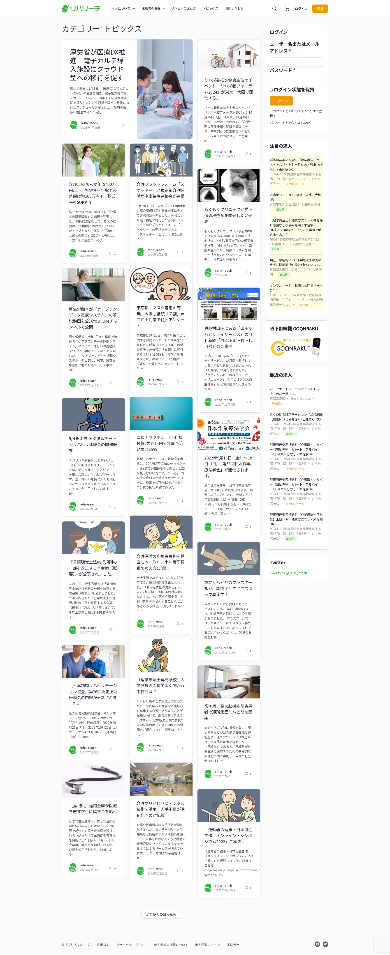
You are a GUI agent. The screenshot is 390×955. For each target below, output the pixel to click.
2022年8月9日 (224, 529)
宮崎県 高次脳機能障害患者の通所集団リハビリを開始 (228, 712)
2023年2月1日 (89, 385)
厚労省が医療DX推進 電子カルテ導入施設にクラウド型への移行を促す (97, 64)
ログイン (301, 8)
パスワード (283, 70)
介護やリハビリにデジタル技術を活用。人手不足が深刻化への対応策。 (161, 809)
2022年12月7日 (225, 404)
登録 (320, 8)
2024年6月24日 (157, 254)
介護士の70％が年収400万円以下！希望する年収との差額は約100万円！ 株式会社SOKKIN (93, 193)
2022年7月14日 (157, 750)
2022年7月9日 (89, 752)
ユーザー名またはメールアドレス (294, 47)
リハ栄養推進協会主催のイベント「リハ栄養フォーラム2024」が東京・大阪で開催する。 (228, 89)
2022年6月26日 (157, 873)
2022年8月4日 (156, 626)
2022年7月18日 (225, 652)
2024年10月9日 (225, 156)
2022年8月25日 (157, 502)
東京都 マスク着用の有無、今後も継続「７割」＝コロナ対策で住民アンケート (161, 316)
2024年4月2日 (224, 275)
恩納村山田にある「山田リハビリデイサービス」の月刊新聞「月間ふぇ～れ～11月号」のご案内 (228, 337)
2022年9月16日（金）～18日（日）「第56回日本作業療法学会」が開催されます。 (228, 466)
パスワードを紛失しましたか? (290, 122)
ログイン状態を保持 (294, 89)
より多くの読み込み (161, 914)
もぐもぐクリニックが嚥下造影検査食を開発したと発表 (228, 215)
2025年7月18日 (91, 127)
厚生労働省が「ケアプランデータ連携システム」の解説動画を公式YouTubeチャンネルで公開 (93, 318)
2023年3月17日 (157, 384)
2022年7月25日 (90, 632)
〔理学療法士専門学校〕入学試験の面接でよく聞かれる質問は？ (161, 685)
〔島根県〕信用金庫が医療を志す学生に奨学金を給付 (93, 808)
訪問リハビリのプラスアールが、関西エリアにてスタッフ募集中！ (228, 588)
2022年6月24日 (225, 890)
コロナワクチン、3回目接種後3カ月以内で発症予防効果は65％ (160, 443)
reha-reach (89, 123)
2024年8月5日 (89, 255)
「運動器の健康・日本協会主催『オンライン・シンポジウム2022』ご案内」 (228, 835)
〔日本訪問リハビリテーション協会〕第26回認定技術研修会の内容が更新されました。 (93, 694)
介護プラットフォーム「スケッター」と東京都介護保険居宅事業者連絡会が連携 (161, 190)
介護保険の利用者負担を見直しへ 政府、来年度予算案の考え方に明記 (161, 562)
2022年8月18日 (90, 509)
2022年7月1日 (224, 776)
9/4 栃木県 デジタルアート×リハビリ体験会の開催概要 (93, 444)
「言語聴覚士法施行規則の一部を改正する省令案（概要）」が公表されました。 (93, 568)
